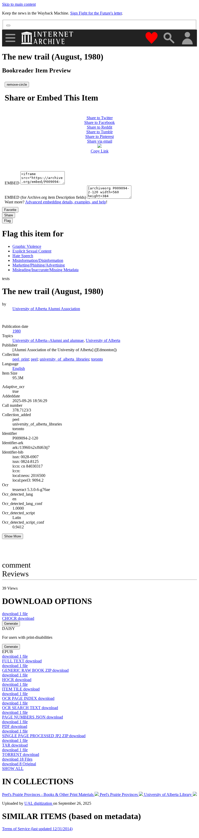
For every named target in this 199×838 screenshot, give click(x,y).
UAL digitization (38, 803)
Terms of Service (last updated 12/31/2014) (37, 829)
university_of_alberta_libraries (64, 359)
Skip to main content (19, 4)
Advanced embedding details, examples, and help (65, 202)
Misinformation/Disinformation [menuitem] (37, 260)
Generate (11, 624)
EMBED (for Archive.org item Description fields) (45, 197)
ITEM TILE (21, 689)
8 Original (19, 764)
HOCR (16, 679)
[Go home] (47, 38)
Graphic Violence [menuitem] (26, 246)
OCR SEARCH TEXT (30, 708)
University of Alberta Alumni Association (46, 309)
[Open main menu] (10, 38)
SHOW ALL (13, 768)
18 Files (17, 759)
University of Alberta (103, 340)
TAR (15, 745)
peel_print (20, 359)
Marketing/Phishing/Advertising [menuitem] (38, 265)
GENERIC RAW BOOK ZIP (35, 670)
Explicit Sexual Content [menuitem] (31, 251)
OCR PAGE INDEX (28, 698)
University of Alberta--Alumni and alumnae (48, 340)
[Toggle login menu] (187, 39)
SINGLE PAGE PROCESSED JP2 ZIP (44, 736)
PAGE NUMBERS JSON (32, 717)
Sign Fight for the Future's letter (96, 13)
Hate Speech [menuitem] (22, 256)
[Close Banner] (8, 25)
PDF (14, 726)
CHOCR (18, 618)
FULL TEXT (22, 661)
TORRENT (20, 754)
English (18, 368)
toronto (97, 359)
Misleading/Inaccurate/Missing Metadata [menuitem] (45, 270)
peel (34, 359)
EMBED (12, 183)
